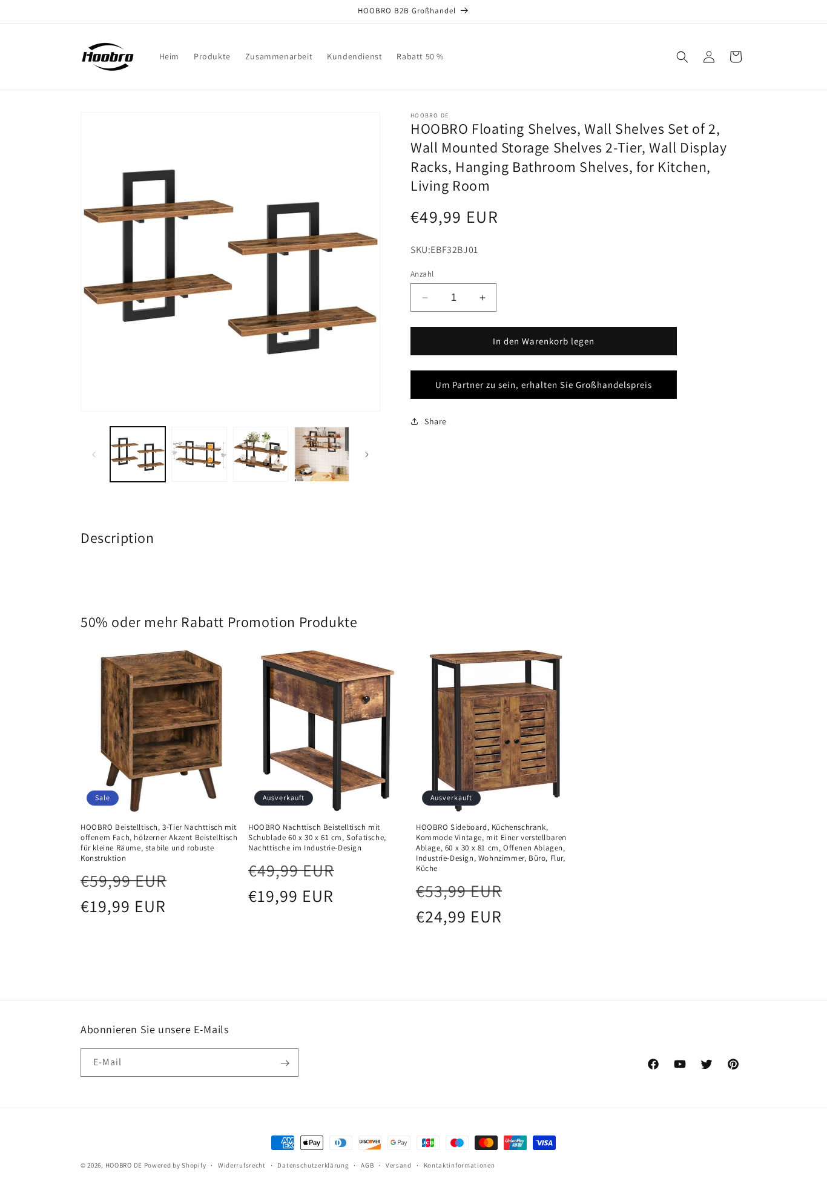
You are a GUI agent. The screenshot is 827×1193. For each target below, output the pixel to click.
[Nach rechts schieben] (367, 454)
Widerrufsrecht (242, 1164)
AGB (367, 1164)
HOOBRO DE (123, 1165)
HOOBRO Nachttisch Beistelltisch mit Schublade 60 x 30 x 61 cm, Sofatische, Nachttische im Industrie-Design (317, 838)
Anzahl (421, 274)
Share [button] (435, 420)
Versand (399, 1164)
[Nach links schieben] (94, 454)
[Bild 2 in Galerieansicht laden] (198, 454)
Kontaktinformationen (459, 1164)
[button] (682, 57)
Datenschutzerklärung (313, 1164)
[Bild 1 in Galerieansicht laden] (137, 454)
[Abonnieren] (284, 1063)
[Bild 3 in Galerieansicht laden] (260, 454)
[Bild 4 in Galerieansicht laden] (321, 454)
